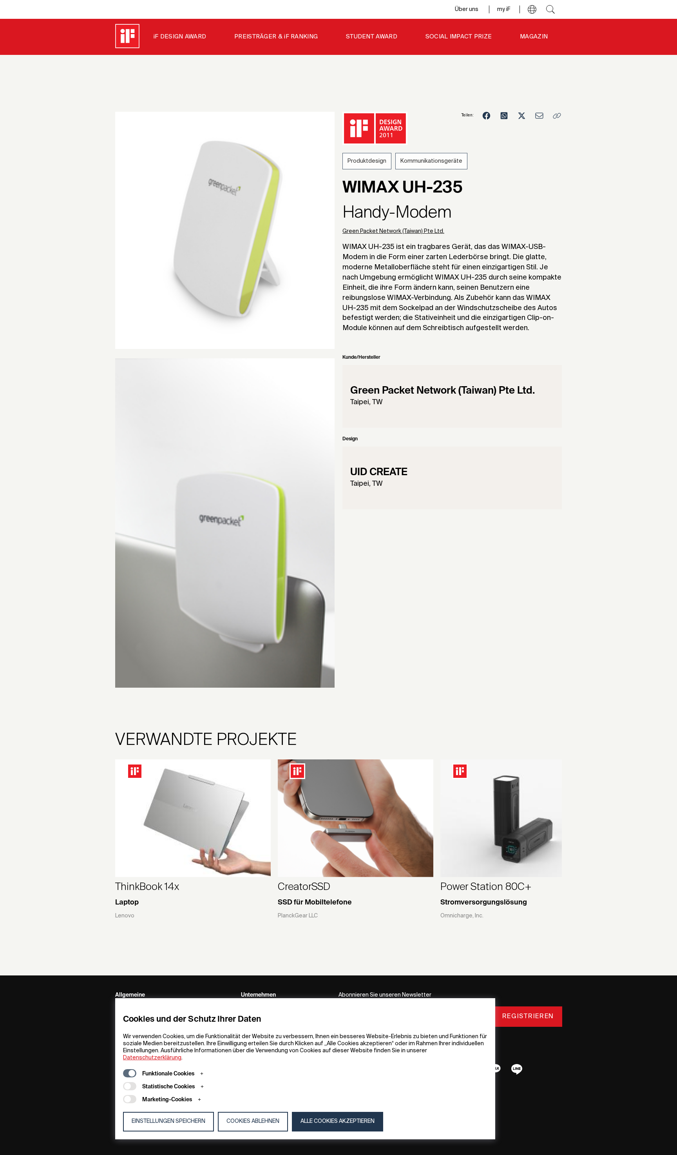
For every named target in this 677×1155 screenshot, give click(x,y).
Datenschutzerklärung (152, 1058)
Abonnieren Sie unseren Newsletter (384, 995)
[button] (532, 9)
